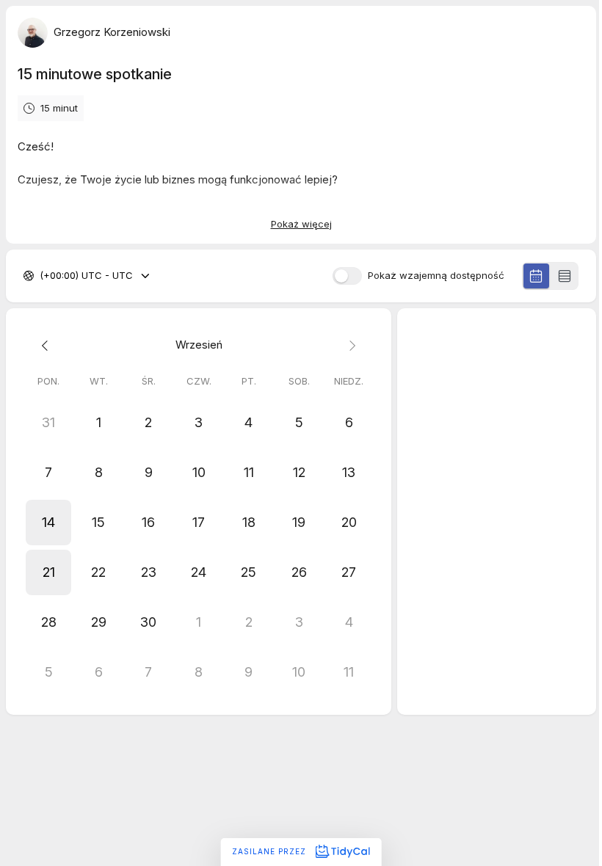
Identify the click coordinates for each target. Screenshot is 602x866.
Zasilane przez (270, 851)
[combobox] (41, 276)
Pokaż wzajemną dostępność (436, 275)
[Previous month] (48, 345)
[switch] (347, 276)
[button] (48, 522)
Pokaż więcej (301, 224)
